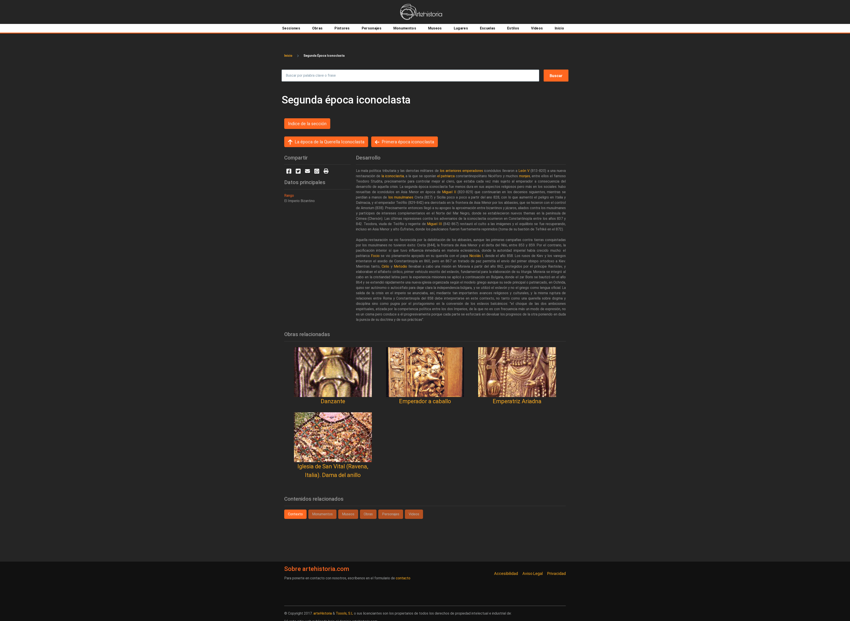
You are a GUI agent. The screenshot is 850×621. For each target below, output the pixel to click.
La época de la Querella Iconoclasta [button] (329, 141)
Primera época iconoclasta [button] (408, 141)
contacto (403, 578)
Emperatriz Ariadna (517, 401)
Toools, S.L (344, 613)
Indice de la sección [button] (307, 123)
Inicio (288, 55)
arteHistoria (322, 613)
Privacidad (556, 573)
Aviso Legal (532, 573)
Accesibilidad (506, 573)
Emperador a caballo (425, 401)
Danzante (333, 401)
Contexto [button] (295, 514)
